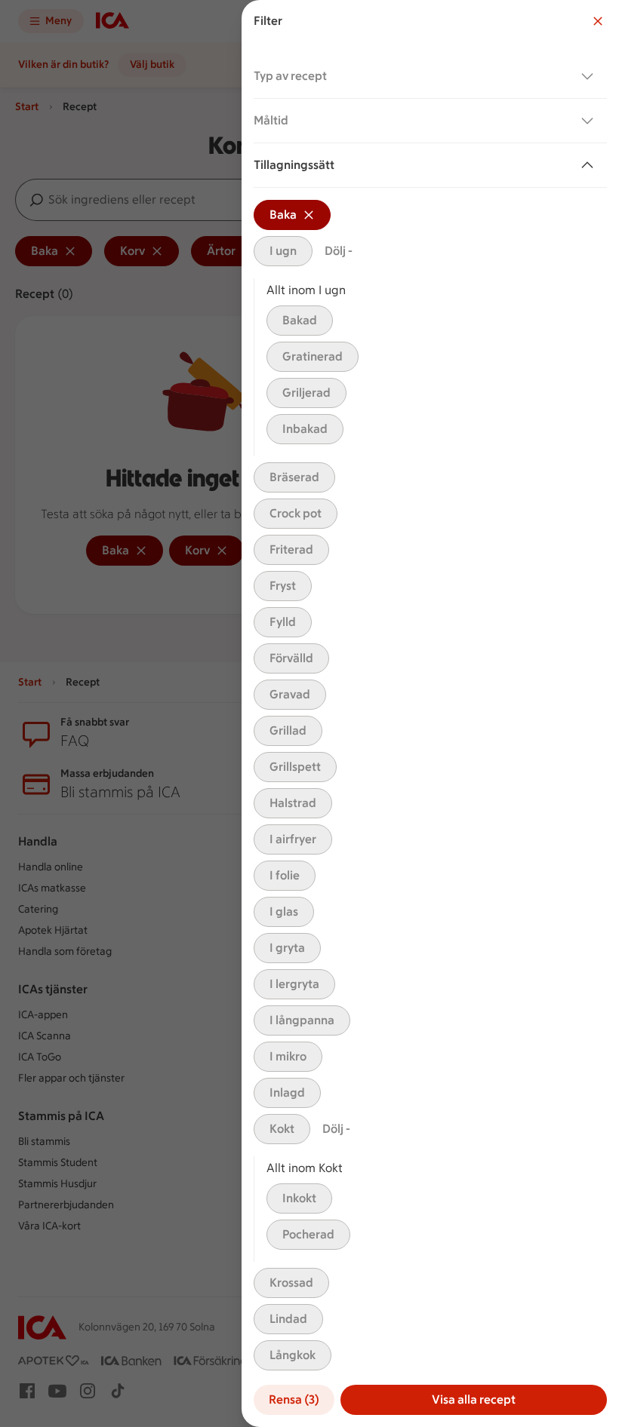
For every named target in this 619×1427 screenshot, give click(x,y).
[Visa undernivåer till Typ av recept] (590, 76)
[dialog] (430, 713)
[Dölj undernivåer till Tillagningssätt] (590, 165)
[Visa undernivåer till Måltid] (590, 120)
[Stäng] (598, 21)
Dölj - (339, 251)
